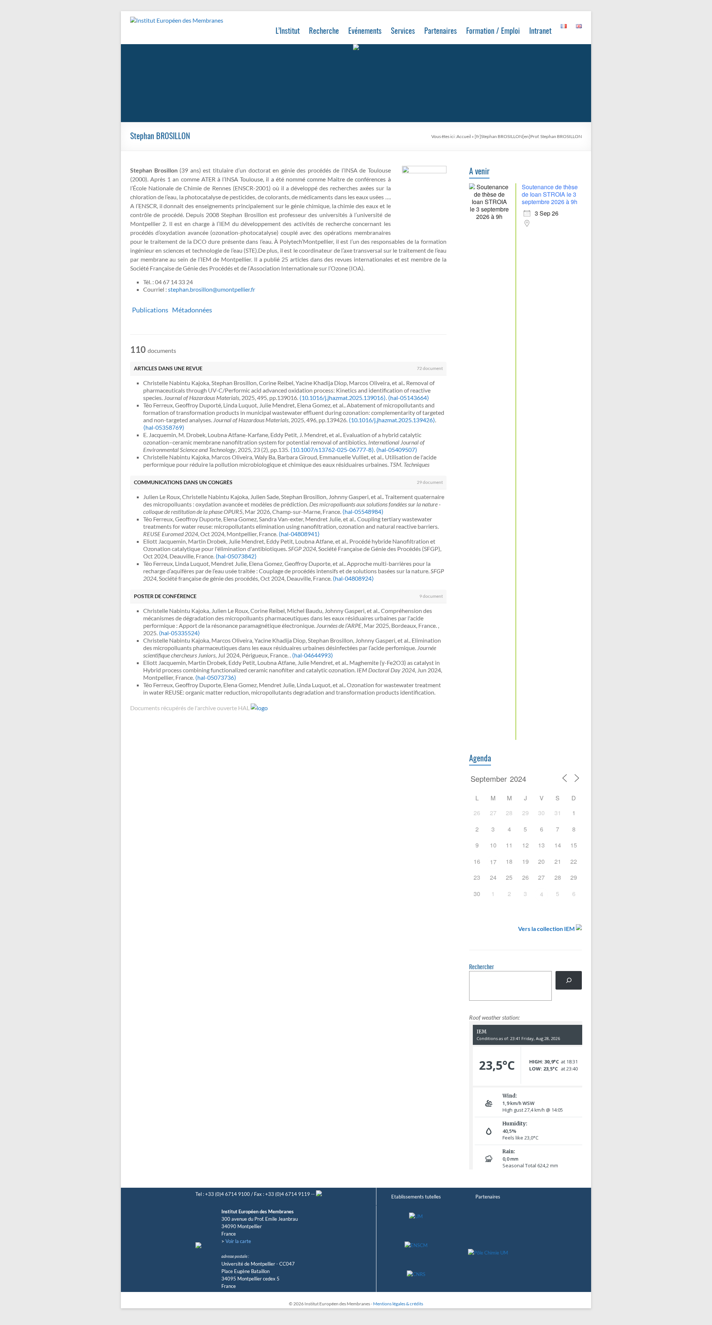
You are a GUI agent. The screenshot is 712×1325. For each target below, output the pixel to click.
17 (493, 861)
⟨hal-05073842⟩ (236, 556)
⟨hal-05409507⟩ (396, 449)
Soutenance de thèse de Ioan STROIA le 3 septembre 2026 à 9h (550, 194)
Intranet (540, 31)
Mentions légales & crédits (398, 1303)
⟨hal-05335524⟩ (179, 632)
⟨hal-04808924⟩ (353, 578)
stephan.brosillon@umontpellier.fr (211, 289)
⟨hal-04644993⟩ (312, 655)
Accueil (463, 136)
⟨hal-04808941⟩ (299, 533)
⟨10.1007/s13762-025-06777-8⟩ (332, 449)
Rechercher (481, 967)
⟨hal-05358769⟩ (163, 427)
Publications (150, 310)
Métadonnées (192, 310)
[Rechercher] (569, 980)
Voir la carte (238, 1241)
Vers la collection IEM (546, 928)
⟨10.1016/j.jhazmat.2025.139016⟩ (342, 397)
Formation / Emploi (493, 31)
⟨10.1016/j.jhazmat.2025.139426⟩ (392, 419)
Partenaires (440, 31)
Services (403, 31)
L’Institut (288, 31)
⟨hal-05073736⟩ (215, 677)
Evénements (365, 31)
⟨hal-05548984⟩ (362, 511)
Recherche (324, 31)
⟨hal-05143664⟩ (408, 397)
